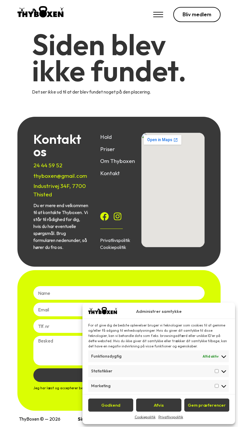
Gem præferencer (207, 405)
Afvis (159, 405)
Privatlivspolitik (170, 417)
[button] (158, 16)
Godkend (110, 405)
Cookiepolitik (145, 417)
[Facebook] (104, 216)
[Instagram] (117, 216)
